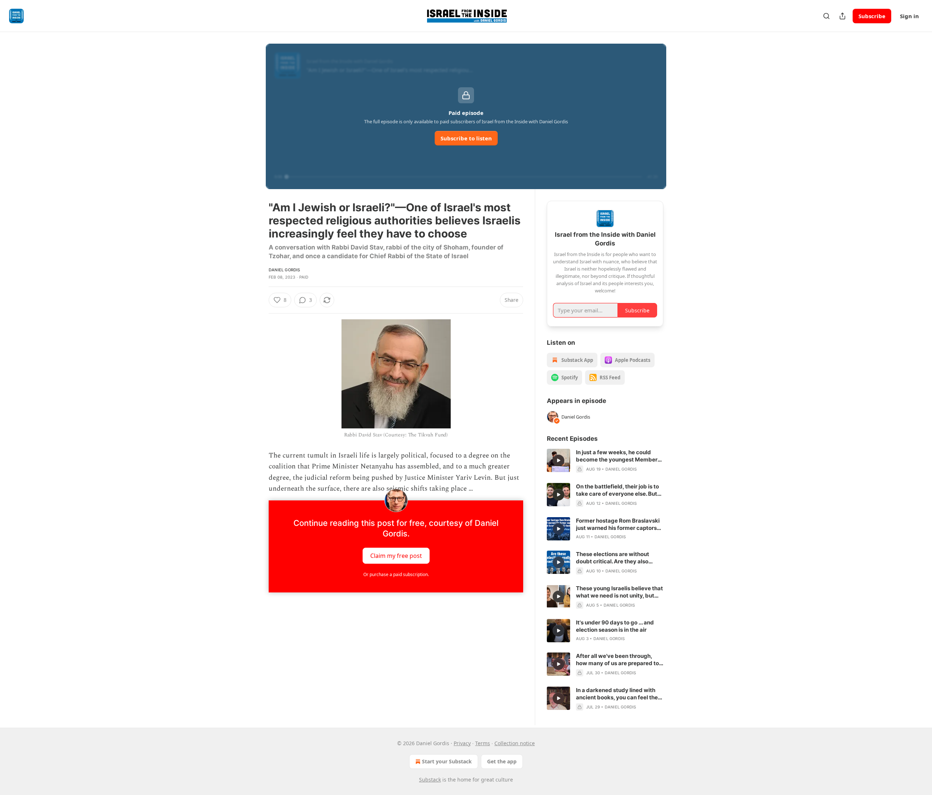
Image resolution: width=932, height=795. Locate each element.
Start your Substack (447, 761)
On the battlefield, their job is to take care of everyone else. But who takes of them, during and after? (617, 490)
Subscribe (871, 16)
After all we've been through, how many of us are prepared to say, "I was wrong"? (617, 659)
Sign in (909, 16)
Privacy (462, 743)
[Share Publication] (842, 16)
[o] (558, 460)
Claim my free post (396, 555)
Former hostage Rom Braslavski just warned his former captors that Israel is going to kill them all (619, 524)
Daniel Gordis (284, 269)
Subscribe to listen (466, 138)
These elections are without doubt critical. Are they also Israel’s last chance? (612, 558)
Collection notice (514, 743)
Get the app (502, 761)
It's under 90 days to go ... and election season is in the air (615, 626)
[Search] (826, 16)
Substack (430, 779)
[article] (605, 461)
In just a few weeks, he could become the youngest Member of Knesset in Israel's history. (616, 456)
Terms (482, 743)
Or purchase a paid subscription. (396, 574)
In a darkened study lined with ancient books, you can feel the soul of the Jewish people (617, 694)
